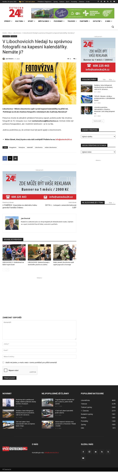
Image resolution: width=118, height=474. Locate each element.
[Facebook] (98, 1)
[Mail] (104, 1)
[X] (111, 1)
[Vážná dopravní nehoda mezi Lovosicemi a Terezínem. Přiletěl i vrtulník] (47, 425)
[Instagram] (101, 1)
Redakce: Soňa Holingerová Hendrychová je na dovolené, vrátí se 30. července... (103, 87)
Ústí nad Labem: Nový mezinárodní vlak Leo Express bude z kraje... (25, 424)
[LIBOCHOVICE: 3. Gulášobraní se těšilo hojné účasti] (14, 252)
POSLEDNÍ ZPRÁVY (89, 79)
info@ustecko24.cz (64, 139)
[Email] (10, 158)
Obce (10, 33)
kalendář (30, 147)
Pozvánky (13, 36)
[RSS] (107, 1)
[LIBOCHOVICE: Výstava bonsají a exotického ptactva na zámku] (39, 252)
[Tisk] (15, 158)
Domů (5, 33)
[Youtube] (114, 1)
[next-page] (7, 269)
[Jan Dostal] (4, 59)
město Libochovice (51, 147)
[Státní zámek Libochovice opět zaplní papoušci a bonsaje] (64, 252)
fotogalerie (12, 147)
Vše (104, 79)
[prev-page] (4, 269)
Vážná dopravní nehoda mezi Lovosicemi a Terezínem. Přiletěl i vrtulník (65, 424)
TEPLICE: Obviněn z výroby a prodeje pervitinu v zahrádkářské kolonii (104, 98)
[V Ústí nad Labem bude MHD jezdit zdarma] (47, 414)
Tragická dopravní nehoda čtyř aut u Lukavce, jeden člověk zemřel (64, 402)
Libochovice (17, 33)
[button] (112, 26)
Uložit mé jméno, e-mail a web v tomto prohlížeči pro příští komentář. (31, 362)
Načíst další (97, 121)
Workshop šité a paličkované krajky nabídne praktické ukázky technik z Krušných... (26, 402)
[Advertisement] (39, 295)
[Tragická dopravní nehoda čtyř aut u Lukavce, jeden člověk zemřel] (47, 403)
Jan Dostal (9, 58)
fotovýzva (22, 147)
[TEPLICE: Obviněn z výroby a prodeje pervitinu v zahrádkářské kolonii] (86, 99)
